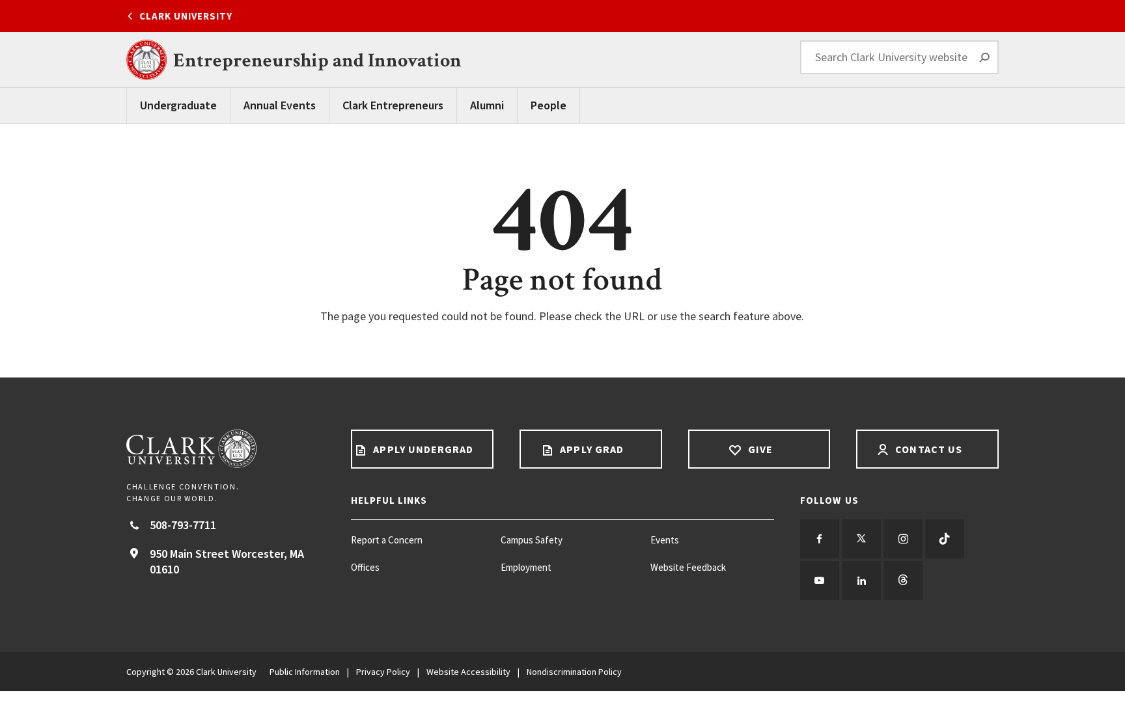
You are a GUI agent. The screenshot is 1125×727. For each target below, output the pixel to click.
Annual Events (279, 105)
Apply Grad (590, 449)
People (548, 105)
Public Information (305, 672)
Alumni (487, 105)
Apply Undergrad (421, 449)
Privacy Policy (383, 672)
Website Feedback (688, 567)
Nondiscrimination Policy (574, 672)
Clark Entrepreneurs (392, 105)
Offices (365, 567)
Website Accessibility (468, 672)
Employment (526, 567)
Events (664, 540)
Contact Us (927, 449)
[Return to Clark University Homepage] (225, 449)
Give (759, 449)
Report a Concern (387, 540)
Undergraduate (178, 105)
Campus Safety (531, 540)
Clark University (185, 16)
